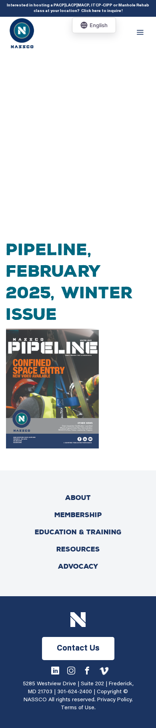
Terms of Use (77, 708)
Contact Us (78, 649)
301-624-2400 (74, 692)
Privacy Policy (114, 700)
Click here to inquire (101, 11)
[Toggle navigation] (142, 33)
